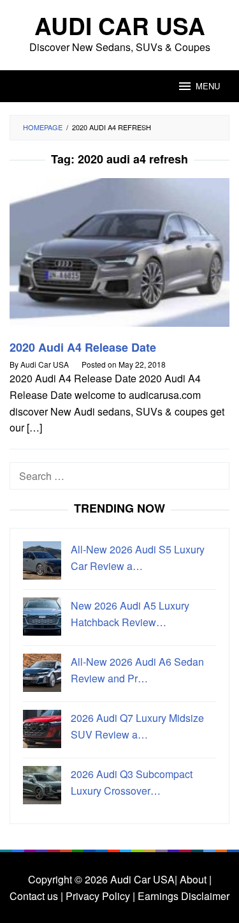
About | (196, 879)
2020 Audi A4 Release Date (83, 347)
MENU (208, 86)
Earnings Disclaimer (182, 896)
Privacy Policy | (99, 896)
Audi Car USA (119, 25)
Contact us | (36, 896)
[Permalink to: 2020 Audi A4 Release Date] (119, 257)
